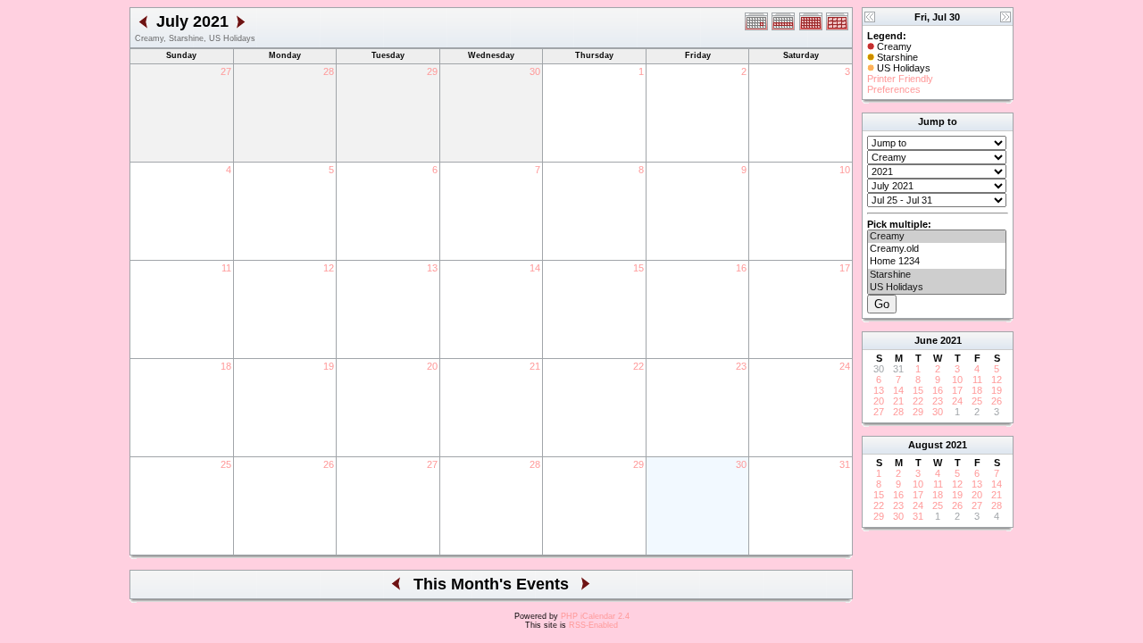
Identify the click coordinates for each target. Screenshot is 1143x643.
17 (844, 268)
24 (844, 366)
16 (741, 268)
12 (328, 268)
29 (432, 71)
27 (226, 71)
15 (638, 268)
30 (535, 71)
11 (226, 268)
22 (638, 366)
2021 (951, 340)
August (925, 444)
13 (432, 268)
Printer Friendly (900, 78)
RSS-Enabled (593, 625)
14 (535, 268)
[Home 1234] (936, 261)
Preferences (894, 89)
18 (226, 366)
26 (328, 464)
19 (328, 366)
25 (226, 464)
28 (328, 71)
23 (741, 366)
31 (844, 464)
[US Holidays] (936, 287)
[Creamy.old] (936, 249)
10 (844, 169)
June (926, 340)
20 (432, 366)
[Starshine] (936, 275)
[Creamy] (936, 236)
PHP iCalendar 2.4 (595, 616)
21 (535, 366)
